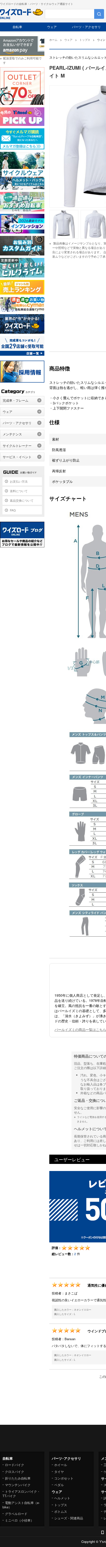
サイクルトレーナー (17, 445)
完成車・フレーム (15, 400)
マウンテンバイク (18, 1484)
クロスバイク (14, 1471)
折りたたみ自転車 (18, 1478)
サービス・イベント (17, 456)
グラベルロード (16, 1513)
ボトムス (60, 1511)
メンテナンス (12, 434)
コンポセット (63, 1478)
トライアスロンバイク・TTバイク (21, 1493)
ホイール (60, 1464)
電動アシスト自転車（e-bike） (21, 1504)
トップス (60, 1505)
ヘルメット (62, 1498)
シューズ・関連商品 (68, 1518)
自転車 (17, 26)
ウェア (52, 26)
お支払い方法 (19, 481)
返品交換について (22, 500)
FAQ (13, 510)
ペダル (59, 1484)
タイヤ (59, 1471)
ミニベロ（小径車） (19, 1520)
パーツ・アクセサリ (86, 26)
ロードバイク (14, 1464)
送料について (19, 491)
